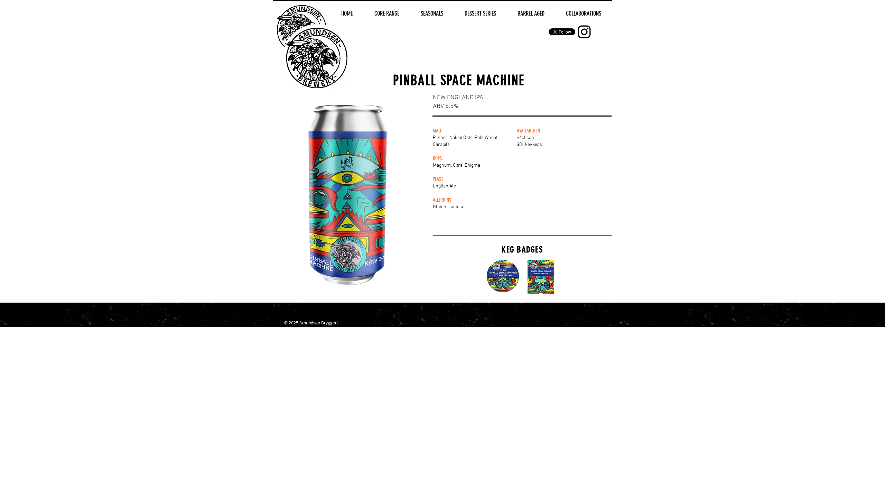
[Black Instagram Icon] (584, 31)
